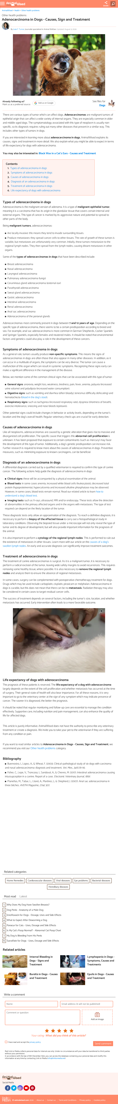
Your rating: (37, 1036)
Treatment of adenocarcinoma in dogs (31, 186)
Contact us (51, 1100)
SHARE (106, 5)
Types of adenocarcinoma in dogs (28, 168)
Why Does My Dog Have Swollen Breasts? (28, 905)
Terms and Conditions (67, 1100)
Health (17, 10)
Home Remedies (15, 881)
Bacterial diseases (101, 881)
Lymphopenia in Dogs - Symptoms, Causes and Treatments (100, 961)
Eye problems (81, 881)
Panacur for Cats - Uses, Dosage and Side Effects (31, 925)
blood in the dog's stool (34, 397)
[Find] (114, 3)
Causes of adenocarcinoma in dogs (30, 177)
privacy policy (35, 1042)
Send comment (103, 1044)
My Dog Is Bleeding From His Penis (24, 936)
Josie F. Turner (18, 29)
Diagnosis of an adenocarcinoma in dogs (33, 181)
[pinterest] (32, 1088)
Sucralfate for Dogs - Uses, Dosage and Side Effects (33, 941)
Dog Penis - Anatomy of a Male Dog (25, 910)
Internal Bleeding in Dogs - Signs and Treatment (41, 961)
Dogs (102, 106)
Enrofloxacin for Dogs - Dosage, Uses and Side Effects (34, 915)
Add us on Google (45, 103)
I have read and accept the (24, 1042)
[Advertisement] (59, 829)
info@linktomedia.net (56, 1058)
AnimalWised (7, 10)
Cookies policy (99, 1100)
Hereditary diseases (58, 887)
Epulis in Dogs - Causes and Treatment (100, 976)
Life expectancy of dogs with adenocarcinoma (35, 190)
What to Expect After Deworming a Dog (27, 920)
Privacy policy (85, 1100)
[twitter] (14, 1088)
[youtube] (26, 1088)
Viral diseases (63, 881)
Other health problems (30, 10)
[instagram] (20, 1088)
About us (40, 1100)
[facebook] (7, 1088)
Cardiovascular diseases (40, 881)
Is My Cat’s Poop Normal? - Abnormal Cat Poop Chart (34, 930)
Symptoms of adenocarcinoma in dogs (31, 173)
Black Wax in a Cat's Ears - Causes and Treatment (67, 153)
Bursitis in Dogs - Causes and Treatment (44, 976)
